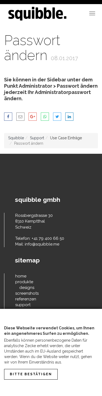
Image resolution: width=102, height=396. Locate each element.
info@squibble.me (42, 244)
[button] (8, 117)
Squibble (16, 138)
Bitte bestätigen (31, 374)
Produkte (24, 281)
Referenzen (25, 299)
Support (37, 138)
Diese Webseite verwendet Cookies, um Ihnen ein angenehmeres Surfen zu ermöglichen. (49, 331)
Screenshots (27, 293)
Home (20, 276)
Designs (26, 287)
